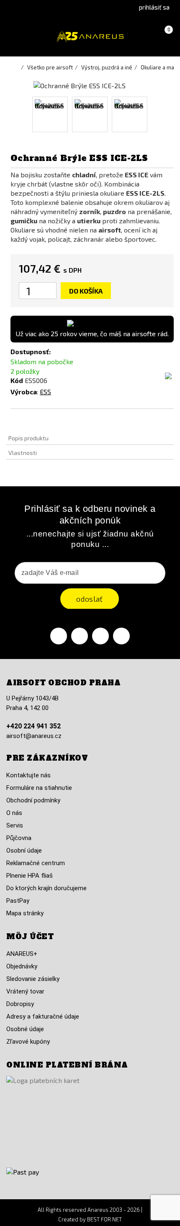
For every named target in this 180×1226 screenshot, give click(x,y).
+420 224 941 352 (33, 726)
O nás (14, 813)
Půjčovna (18, 838)
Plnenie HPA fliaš (29, 875)
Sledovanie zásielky (32, 979)
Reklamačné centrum (35, 863)
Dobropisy (20, 1004)
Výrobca (23, 392)
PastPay (17, 900)
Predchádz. (24, 114)
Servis (14, 825)
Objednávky (21, 966)
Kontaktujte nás (28, 775)
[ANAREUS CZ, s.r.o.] (90, 37)
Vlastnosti (22, 452)
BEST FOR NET (104, 1219)
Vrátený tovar (25, 991)
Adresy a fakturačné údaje (42, 1016)
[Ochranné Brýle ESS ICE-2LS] (50, 114)
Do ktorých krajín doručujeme (46, 888)
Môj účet (30, 937)
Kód (16, 380)
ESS (45, 392)
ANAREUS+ (21, 954)
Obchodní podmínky (33, 800)
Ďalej (155, 114)
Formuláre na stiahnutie (39, 788)
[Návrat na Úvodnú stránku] (17, 67)
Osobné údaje (25, 1029)
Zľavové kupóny (28, 1041)
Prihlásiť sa (154, 7)
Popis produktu (28, 438)
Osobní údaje (24, 850)
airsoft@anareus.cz (34, 736)
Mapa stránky (25, 913)
